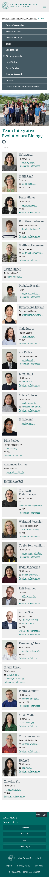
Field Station (12, 62)
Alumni (9, 80)
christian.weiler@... (30, 744)
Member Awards (14, 56)
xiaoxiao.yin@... (14, 789)
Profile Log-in (24, 847)
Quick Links (9, 822)
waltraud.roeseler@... (31, 529)
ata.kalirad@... (28, 360)
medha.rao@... (28, 423)
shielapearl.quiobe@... (32, 406)
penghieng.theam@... (31, 651)
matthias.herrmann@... (32, 253)
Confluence (24, 827)
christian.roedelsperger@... (31, 505)
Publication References (29, 166)
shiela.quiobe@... (29, 403)
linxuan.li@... (27, 381)
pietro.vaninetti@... (30, 699)
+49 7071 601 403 (30, 620)
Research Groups (14, 37)
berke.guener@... (29, 205)
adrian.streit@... (29, 623)
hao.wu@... (27, 768)
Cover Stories (12, 68)
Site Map (39, 865)
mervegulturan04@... (16, 678)
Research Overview (15, 25)
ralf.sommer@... (29, 596)
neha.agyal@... (28, 162)
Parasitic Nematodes (30, 631)
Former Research (14, 74)
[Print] (4, 142)
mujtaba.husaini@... (31, 293)
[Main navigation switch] (44, 6)
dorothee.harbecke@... (32, 229)
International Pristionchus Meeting (23, 86)
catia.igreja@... (28, 336)
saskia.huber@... (14, 277)
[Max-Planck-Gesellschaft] (13, 858)
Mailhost (24, 834)
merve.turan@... (14, 675)
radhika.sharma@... (31, 575)
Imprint (9, 865)
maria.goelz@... (29, 184)
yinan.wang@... (29, 722)
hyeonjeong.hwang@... (32, 315)
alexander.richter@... (16, 472)
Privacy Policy (23, 865)
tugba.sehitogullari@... (32, 553)
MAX (24, 840)
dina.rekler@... (13, 448)
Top (43, 814)
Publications (12, 50)
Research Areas (13, 31)
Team (8, 44)
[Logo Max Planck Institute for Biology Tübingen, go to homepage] (19, 5)
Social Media (10, 817)
